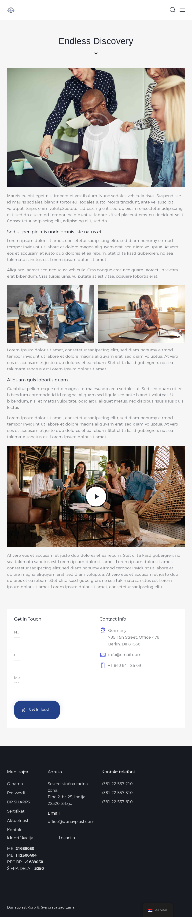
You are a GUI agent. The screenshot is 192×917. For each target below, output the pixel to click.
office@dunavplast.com (71, 821)
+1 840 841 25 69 (124, 665)
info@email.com (124, 654)
